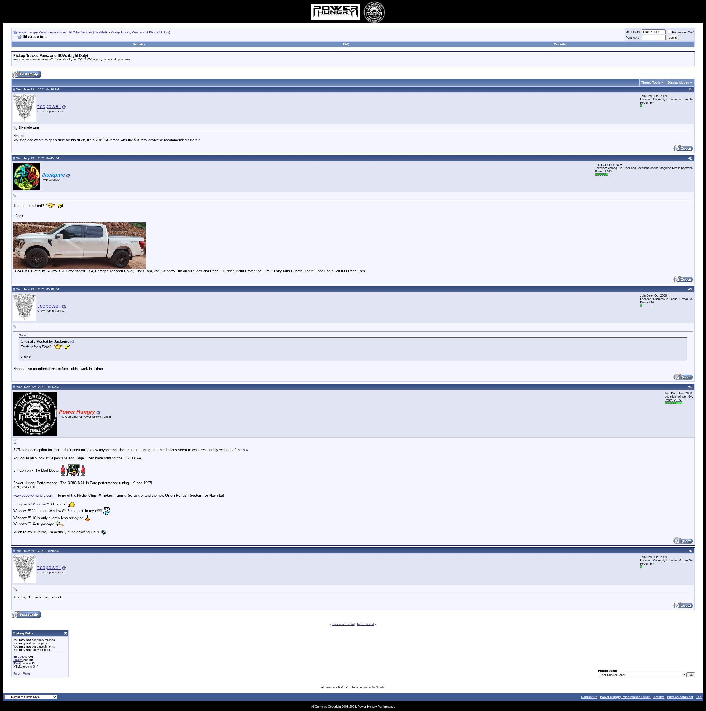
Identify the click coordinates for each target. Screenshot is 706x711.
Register (139, 44)
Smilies (18, 660)
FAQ (346, 44)
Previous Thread (343, 624)
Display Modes (678, 82)
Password (632, 37)
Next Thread (365, 624)
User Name (633, 31)
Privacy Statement (680, 697)
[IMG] (17, 663)
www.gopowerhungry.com (33, 495)
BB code (19, 656)
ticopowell (49, 106)
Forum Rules (22, 673)
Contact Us (589, 697)
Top (699, 697)
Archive (658, 697)
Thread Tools (650, 82)
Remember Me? (683, 32)
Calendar (560, 44)
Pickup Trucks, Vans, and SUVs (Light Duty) (140, 32)
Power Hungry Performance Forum (42, 32)
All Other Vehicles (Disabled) (88, 32)
